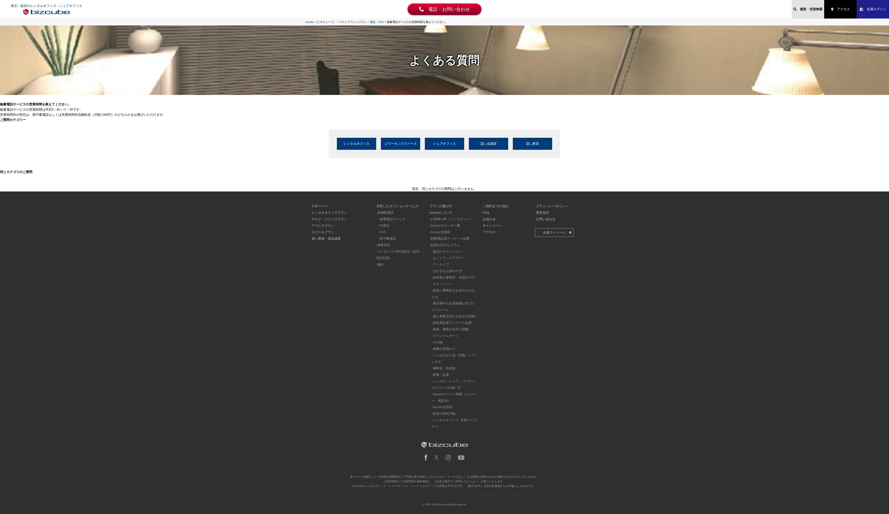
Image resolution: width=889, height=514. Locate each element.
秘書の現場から (444, 349)
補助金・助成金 (444, 368)
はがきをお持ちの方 (447, 271)
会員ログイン (875, 9)
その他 (438, 342)
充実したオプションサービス (397, 206)
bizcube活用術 (440, 232)
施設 (380, 264)
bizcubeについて (440, 212)
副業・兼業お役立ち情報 (451, 329)
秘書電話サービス (393, 219)
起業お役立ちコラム (445, 245)
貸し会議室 (488, 143)
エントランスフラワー (449, 258)
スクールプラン (323, 232)
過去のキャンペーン (447, 251)
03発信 (384, 225)
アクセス (842, 9)
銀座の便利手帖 (444, 413)
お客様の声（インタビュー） (452, 219)
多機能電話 (385, 212)
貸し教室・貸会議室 (326, 238)
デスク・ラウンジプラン (329, 219)
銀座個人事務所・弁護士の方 (454, 277)
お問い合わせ (545, 219)
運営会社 (542, 212)
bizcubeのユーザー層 (445, 225)
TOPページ (320, 206)
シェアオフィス (444, 143)
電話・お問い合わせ (447, 9)
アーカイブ (441, 264)
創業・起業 (441, 374)
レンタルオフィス (356, 143)
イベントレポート (446, 336)
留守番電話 (388, 238)
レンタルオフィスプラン (329, 212)
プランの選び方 (440, 206)
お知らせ (489, 219)
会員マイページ (554, 232)
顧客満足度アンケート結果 (450, 238)
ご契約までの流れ (496, 206)
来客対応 (383, 245)
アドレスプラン (323, 225)
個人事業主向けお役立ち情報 (454, 316)
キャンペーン (442, 284)
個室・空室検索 (810, 9)
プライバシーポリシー (552, 206)
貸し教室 (532, 143)
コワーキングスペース (400, 143)
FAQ (486, 212)
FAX (383, 232)
